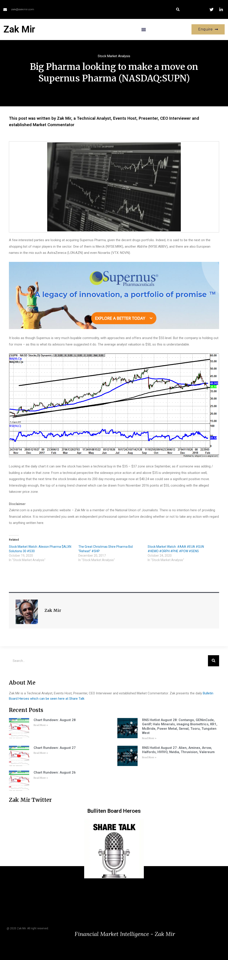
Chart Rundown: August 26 (55, 772)
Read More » (41, 725)
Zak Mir (19, 29)
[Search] (213, 660)
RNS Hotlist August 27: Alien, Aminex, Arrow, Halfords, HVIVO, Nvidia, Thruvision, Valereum (178, 750)
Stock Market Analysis (114, 56)
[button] (177, 9)
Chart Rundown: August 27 (55, 748)
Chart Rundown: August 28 (55, 720)
